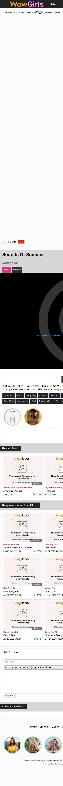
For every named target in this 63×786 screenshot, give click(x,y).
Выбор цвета (35, 667)
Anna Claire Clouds (12, 491)
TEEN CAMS (14, 242)
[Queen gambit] (22, 615)
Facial (20, 395)
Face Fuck (9, 401)
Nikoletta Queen (11, 591)
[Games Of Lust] (22, 527)
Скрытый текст (39, 667)
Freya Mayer (51, 547)
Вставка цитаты (43, 667)
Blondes (43, 395)
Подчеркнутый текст (12, 667)
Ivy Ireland (50, 491)
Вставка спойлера (50, 667)
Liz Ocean (50, 591)
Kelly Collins (9, 635)
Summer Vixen (10, 262)
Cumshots (9, 395)
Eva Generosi (25, 547)
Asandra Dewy (10, 547)
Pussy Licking (45, 401)
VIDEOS (44, 727)
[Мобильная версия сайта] (3, 242)
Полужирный (5, 667)
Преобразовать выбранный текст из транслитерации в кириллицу (46, 667)
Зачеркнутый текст (16, 667)
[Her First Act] (22, 571)
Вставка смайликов (31, 667)
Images (55, 727)
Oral (33, 401)
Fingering (31, 395)
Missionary (23, 401)
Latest (33, 727)
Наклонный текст (9, 667)
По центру (24, 667)
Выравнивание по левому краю (20, 667)
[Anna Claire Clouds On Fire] (22, 470)
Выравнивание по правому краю (27, 667)
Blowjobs (54, 395)
